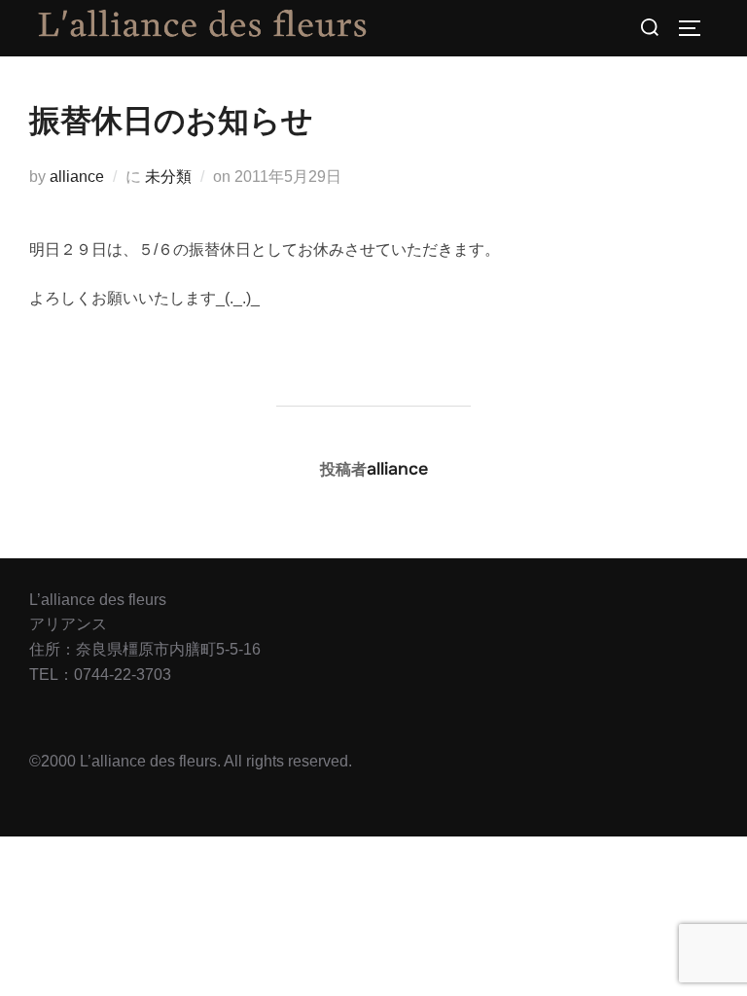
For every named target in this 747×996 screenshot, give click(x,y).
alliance (77, 176)
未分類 (168, 176)
